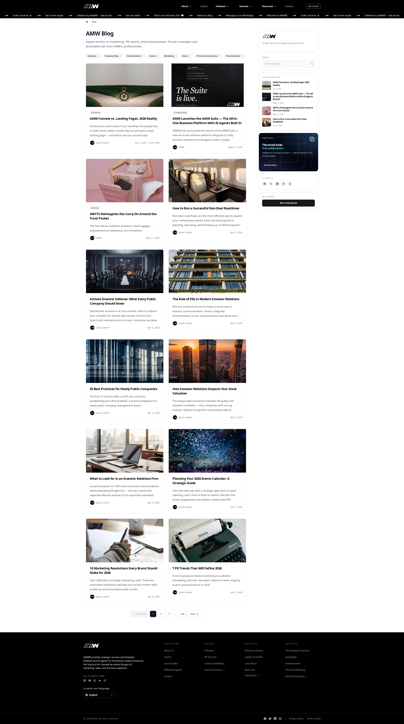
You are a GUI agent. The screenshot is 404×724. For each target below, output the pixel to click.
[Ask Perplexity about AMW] (94, 680)
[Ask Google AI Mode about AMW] (99, 680)
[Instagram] (283, 183)
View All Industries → (296, 676)
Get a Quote (313, 6)
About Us (169, 650)
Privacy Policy (296, 718)
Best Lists (250, 669)
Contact (289, 6)
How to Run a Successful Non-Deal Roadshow (289, 120)
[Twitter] (270, 718)
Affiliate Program (173, 669)
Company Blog (180, 112)
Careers (168, 676)
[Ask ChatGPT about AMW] (84, 680)
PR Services (211, 656)
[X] (270, 183)
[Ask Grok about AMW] (105, 680)
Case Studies (171, 663)
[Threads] (289, 183)
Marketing (95, 112)
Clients (204, 6)
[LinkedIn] (277, 183)
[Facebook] (264, 183)
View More (250, 675)
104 (182, 613)
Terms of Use (314, 718)
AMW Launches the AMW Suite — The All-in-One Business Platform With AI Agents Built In (293, 96)
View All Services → (215, 669)
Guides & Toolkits (254, 656)
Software (209, 650)
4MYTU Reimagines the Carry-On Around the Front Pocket (293, 109)
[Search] (312, 63)
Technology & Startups (297, 650)
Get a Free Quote (288, 202)
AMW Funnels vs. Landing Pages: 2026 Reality (291, 84)
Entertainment (293, 663)
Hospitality (291, 656)
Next (192, 613)
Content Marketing (214, 663)
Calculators (251, 663)
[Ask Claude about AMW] (89, 680)
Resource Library (254, 650)
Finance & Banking (295, 669)
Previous (141, 613)
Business (95, 208)
